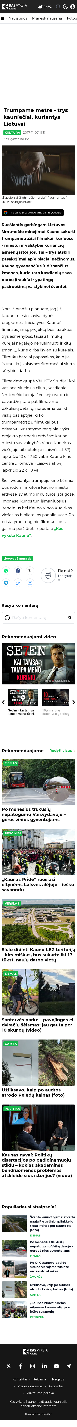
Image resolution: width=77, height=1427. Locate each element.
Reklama (39, 1379)
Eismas (11, 763)
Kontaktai (19, 1379)
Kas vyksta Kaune (16, 139)
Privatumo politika (40, 1393)
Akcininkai (56, 1386)
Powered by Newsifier (38, 1414)
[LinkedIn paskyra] (44, 1366)
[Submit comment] (69, 618)
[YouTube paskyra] (56, 1366)
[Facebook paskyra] (20, 1366)
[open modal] (72, 6)
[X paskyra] (8, 1366)
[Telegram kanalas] (68, 1366)
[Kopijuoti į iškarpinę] (18, 582)
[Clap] (48, 575)
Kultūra (12, 133)
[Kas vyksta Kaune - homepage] (18, 6)
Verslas (12, 903)
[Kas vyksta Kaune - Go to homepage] (38, 1351)
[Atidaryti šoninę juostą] (2, 18)
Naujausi (58, 1379)
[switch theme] (65, 7)
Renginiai (13, 833)
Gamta (11, 1044)
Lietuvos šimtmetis (17, 558)
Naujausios (18, 18)
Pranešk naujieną (47, 18)
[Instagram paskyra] (32, 1366)
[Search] (58, 6)
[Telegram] (6, 582)
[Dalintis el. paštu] (30, 582)
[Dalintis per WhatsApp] (6, 570)
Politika (12, 1109)
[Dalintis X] (30, 570)
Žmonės (36, 1276)
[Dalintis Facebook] (18, 570)
